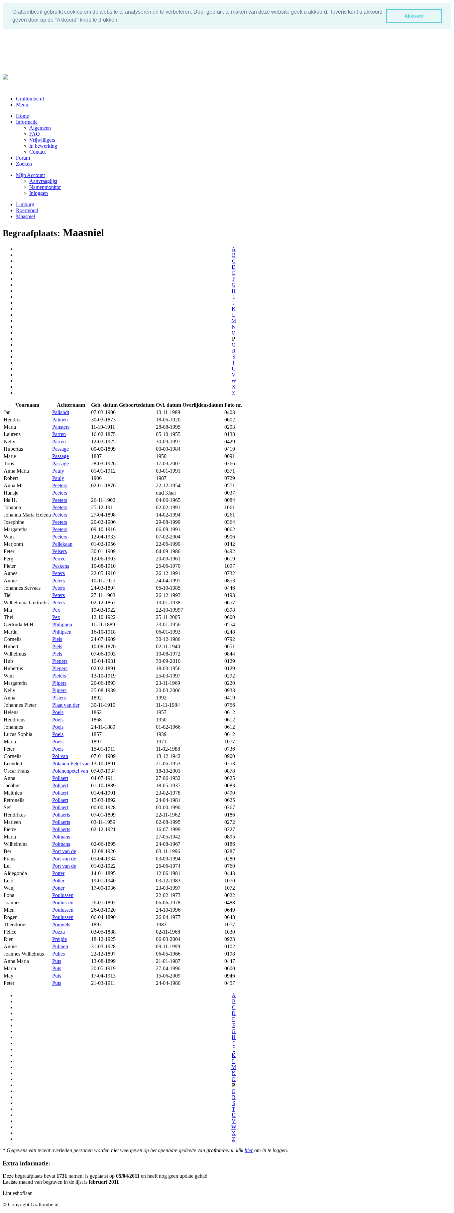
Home (22, 116)
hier (249, 1150)
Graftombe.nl (30, 98)
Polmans (61, 836)
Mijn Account (30, 175)
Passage (60, 449)
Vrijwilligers (42, 140)
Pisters (59, 697)
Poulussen (62, 895)
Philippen (62, 624)
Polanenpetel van (70, 771)
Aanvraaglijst (43, 181)
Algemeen (40, 128)
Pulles (58, 954)
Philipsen (61, 632)
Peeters (59, 485)
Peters (58, 573)
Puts (56, 961)
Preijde (59, 939)
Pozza (58, 932)
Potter (58, 873)
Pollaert (60, 778)
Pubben (60, 946)
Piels (57, 639)
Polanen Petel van (71, 763)
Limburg (25, 204)
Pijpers (59, 683)
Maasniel (25, 216)
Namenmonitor (45, 187)
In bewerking (43, 146)
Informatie (27, 122)
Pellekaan (62, 544)
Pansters (60, 427)
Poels (57, 712)
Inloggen (38, 193)
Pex (56, 610)
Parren (59, 434)
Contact (37, 152)
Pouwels (61, 924)
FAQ (34, 134)
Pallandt (60, 412)
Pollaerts (61, 815)
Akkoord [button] (414, 16)
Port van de (64, 851)
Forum (23, 158)
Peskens (60, 566)
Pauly (58, 471)
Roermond (27, 210)
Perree (58, 558)
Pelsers (59, 551)
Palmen (60, 419)
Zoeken (24, 164)
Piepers (59, 661)
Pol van (60, 756)
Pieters (59, 676)
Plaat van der (65, 705)
